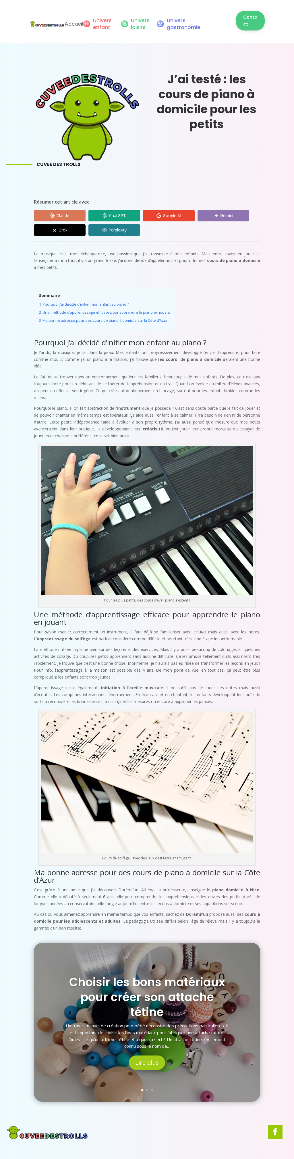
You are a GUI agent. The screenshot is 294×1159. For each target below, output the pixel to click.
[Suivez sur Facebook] (275, 1132)
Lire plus (147, 1062)
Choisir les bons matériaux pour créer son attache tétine (147, 997)
